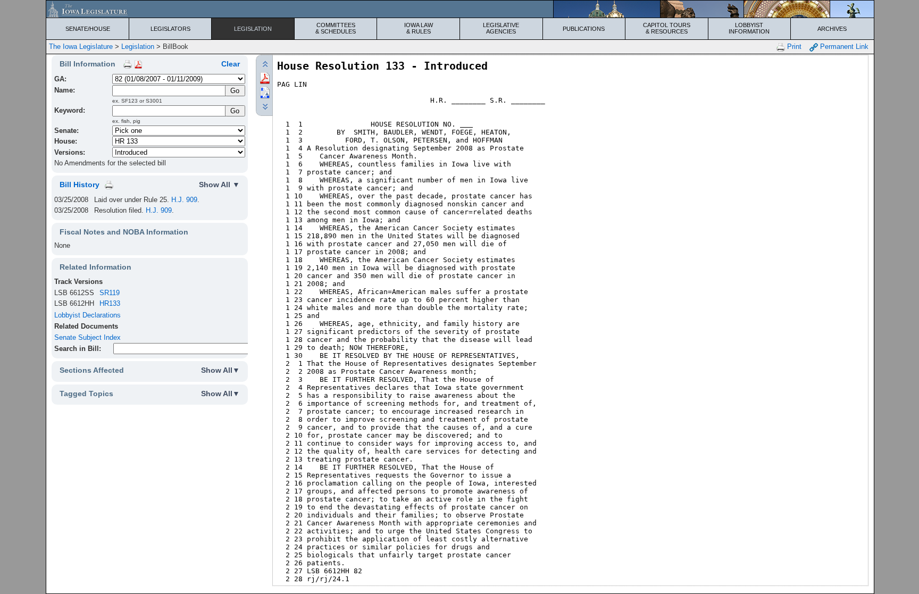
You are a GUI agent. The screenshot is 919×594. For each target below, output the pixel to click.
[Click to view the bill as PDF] (265, 77)
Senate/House (87, 29)
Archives (832, 29)
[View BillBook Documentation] (138, 64)
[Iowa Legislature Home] (459, 9)
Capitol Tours (666, 28)
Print (793, 47)
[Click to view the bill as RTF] (265, 92)
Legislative (501, 28)
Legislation (253, 29)
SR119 (109, 293)
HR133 (109, 303)
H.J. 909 (184, 200)
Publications (584, 29)
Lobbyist (749, 28)
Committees (335, 28)
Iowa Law (418, 28)
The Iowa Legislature (81, 47)
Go (234, 111)
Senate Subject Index (87, 337)
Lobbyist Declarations (87, 315)
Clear (230, 64)
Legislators (170, 29)
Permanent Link (843, 47)
